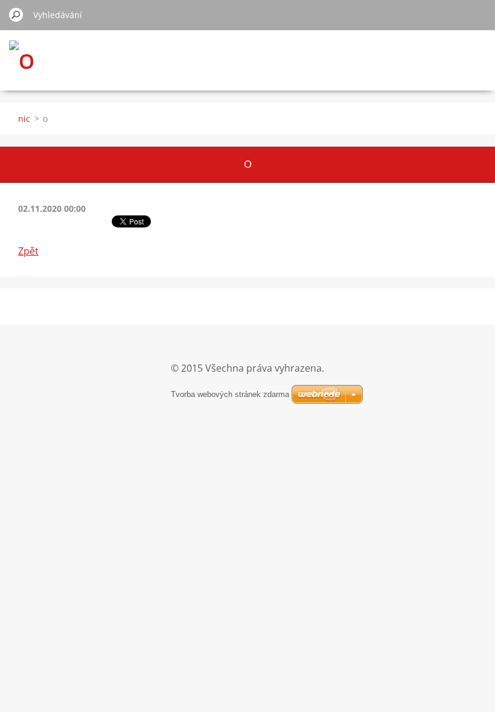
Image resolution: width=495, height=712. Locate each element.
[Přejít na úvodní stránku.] (21, 61)
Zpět (28, 251)
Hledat (16, 14)
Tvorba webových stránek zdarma (230, 394)
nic (24, 118)
